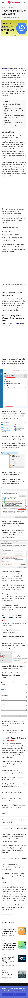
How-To (9, 8)
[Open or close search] (25, 2)
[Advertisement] (14, 53)
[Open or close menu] (3, 2)
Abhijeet (4, 17)
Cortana (16, 324)
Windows (13, 8)
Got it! (14, 995)
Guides (4, 8)
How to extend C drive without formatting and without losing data (13, 876)
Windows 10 (6, 69)
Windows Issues (7, 916)
